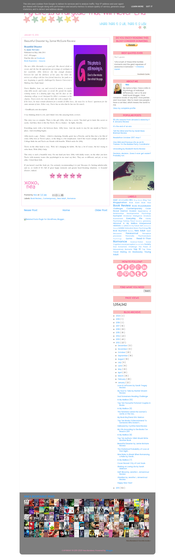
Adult (116, 200)
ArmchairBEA (124, 200)
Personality (132, 236)
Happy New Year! (124, 483)
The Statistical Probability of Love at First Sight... (133, 450)
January (121, 382)
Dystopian (118, 216)
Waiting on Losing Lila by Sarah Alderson (130, 467)
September (123, 355)
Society (147, 244)
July (120, 362)
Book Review (36, 198)
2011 (118, 488)
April (120, 372)
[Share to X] (59, 195)
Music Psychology (141, 228)
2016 (118, 329)
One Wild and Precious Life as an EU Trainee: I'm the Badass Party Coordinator (131, 143)
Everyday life (136, 218)
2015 (118, 332)
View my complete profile (124, 108)
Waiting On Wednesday (132, 252)
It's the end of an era (122, 126)
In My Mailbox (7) (124, 460)
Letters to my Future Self (133, 226)
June (120, 366)
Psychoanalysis (144, 236)
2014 (118, 336)
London (121, 228)
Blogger (109, 550)
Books (135, 206)
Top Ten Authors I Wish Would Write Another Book (132, 439)
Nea (36, 195)
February (122, 379)
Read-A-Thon (144, 238)
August (121, 359)
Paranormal (134, 233)
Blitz (131, 200)
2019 (118, 319)
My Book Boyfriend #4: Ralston (130, 417)
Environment (119, 218)
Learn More (137, 6)
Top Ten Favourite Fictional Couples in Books (134, 404)
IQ (122, 226)
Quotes (131, 238)
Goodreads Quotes (143, 74)
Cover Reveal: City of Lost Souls (131, 463)
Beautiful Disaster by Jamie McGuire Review (133, 444)
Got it (149, 6)
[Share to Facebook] (62, 195)
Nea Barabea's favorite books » (138, 541)
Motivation (129, 228)
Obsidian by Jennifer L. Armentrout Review (132, 478)
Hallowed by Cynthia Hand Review (132, 426)
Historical (118, 223)
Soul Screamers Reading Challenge (132, 396)
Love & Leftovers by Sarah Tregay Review (132, 386)
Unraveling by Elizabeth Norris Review (129, 149)
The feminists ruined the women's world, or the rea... (132, 413)
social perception (128, 244)
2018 (118, 322)
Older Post (101, 210)
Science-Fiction (138, 242)
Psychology (119, 239)
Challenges (119, 208)
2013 (118, 339)
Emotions (147, 216)
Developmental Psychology (139, 213)
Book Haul (146, 202)
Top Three (146, 249)
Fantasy (126, 221)
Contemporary (49, 198)
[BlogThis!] (56, 195)
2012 (118, 342)
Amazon (42, 60)
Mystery (131, 231)
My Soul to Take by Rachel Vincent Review (132, 392)
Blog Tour (147, 200)
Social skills (140, 244)
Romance (71, 198)
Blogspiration (121, 202)
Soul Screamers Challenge (126, 247)
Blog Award (138, 200)
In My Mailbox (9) (124, 408)
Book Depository (30, 60)
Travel (116, 252)
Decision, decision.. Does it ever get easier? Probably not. (132, 154)
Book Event (135, 202)
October (122, 352)
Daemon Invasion (129, 211)
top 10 (138, 249)
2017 (118, 326)
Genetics (139, 221)
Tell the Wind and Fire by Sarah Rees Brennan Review (129, 132)
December (123, 345)
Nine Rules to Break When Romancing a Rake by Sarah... (133, 455)
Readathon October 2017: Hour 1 (127, 137)
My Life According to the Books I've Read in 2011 (132, 430)
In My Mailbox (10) (125, 400)
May (120, 369)
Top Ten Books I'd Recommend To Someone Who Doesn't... (132, 421)
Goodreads (41, 58)
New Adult (61, 198)
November (123, 349)
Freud (133, 221)
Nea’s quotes (119, 57)
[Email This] (53, 195)
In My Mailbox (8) (124, 435)
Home (66, 210)
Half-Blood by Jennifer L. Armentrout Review (133, 473)
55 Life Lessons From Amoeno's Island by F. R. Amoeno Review (131, 121)
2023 (118, 316)
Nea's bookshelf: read (39, 496)
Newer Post (30, 210)
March (121, 376)
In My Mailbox (131, 223)
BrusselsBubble (144, 206)
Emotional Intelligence (133, 216)
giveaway (147, 221)
